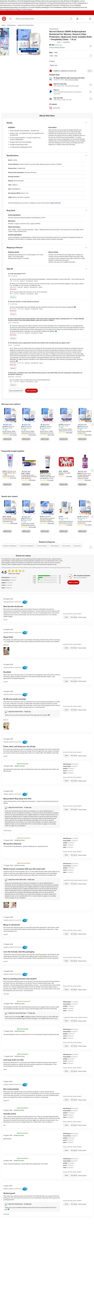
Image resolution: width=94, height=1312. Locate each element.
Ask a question (31, 391)
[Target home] (4, 19)
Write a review (73, 582)
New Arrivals (19, 7)
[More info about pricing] (91, 46)
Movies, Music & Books (33, 5)
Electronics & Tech (11, 5)
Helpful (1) (27, 363)
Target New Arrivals (6, 1)
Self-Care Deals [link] (66, 546)
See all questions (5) (15, 391)
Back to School (18, 1)
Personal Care (37, 3)
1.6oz (55, 56)
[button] (55, 42)
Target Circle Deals (51, 7)
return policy (57, 262)
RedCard (14, 9)
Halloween (31, 1)
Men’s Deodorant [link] (55, 546)
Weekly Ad (60, 7)
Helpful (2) (26, 287)
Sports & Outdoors (48, 3)
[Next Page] (90, 55)
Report (36, 281)
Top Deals (42, 7)
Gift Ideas (54, 5)
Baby (26, 3)
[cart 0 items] (90, 19)
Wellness (64, 3)
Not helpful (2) (29, 381)
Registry (8, 9)
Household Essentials (17, 3)
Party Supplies (46, 5)
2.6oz (51, 56)
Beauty (30, 3)
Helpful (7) (22, 281)
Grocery (7, 3)
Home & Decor (60, 1)
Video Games (21, 5)
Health (59, 3)
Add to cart (53, 65)
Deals (7, 7)
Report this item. (56, 203)
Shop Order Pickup (70, 7)
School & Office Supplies (75, 3)
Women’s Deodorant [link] (42, 546)
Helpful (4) (22, 293)
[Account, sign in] (81, 19)
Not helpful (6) (29, 293)
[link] (55, 42)
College (25, 1)
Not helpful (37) (34, 287)
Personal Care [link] (77, 546)
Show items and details (71, 79)
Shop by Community (70, 5)
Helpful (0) (27, 308)
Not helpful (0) (29, 281)
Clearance (12, 7)
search (71, 19)
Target (3, 25)
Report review (82, 617)
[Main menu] (10, 19)
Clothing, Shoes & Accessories (45, 1)
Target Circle (21, 9)
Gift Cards (60, 5)
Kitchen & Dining (70, 1)
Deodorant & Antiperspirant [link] (10, 546)
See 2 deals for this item (58, 47)
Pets (55, 3)
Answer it (13, 297)
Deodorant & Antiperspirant (26, 25)
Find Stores (28, 9)
